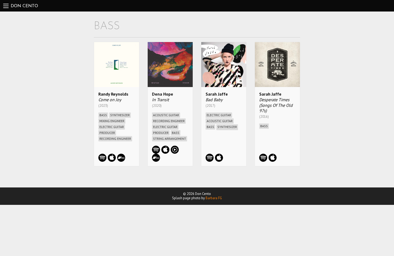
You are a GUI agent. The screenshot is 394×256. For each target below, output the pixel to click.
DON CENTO (24, 6)
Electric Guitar (111, 127)
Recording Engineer (115, 139)
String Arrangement (169, 139)
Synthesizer (120, 115)
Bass (103, 115)
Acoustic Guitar (166, 115)
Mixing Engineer (111, 121)
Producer (107, 133)
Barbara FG (214, 198)
